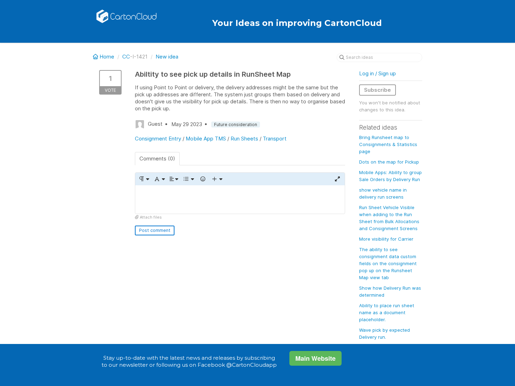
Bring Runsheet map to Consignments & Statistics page (388, 144)
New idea (167, 56)
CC (126, 56)
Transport (275, 138)
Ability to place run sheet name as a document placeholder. (386, 312)
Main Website (315, 358)
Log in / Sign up (377, 73)
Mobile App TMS (206, 138)
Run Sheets (244, 138)
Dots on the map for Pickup (389, 162)
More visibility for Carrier (386, 239)
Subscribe (377, 90)
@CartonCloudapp (251, 364)
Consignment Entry (158, 138)
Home (107, 56)
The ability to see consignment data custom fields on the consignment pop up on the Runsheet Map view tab (388, 263)
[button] (144, 179)
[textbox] (240, 199)
